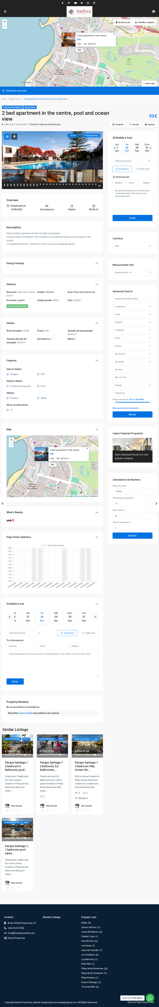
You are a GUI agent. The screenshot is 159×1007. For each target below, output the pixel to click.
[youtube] (75, 3)
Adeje (84, 922)
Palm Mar (86, 964)
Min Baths (119, 362)
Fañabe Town (88, 936)
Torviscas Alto (88, 986)
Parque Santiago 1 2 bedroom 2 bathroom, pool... (16, 766)
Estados (119, 322)
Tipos (117, 314)
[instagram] (88, 3)
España (21, 300)
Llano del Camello (90, 950)
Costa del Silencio (90, 932)
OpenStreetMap (82, 496)
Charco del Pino (89, 927)
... (13, 790)
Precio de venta (119, 486)
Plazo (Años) (118, 510)
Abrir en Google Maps (17, 306)
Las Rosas (86, 945)
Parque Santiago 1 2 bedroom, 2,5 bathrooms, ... (51, 766)
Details (10, 323)
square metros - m (123, 272)
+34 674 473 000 (16, 928)
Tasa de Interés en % (122, 522)
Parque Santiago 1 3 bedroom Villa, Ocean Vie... (86, 766)
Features (12, 360)
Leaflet (131, 85)
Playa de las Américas (50, 124)
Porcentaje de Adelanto (123, 498)
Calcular (132, 535)
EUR (117, 246)
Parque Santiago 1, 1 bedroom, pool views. (17, 849)
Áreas (117, 338)
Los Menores (87, 959)
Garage (118, 385)
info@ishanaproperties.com (21, 933)
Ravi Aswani (16, 806)
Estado (118, 346)
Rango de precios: (121, 399)
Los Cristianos (88, 954)
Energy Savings (15, 263)
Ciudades (119, 330)
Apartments (15, 99)
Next (95, 617)
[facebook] (62, 3)
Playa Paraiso (88, 977)
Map (9, 429)
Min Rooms (120, 354)
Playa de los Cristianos (92, 973)
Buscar (132, 414)
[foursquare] (94, 3)
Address (11, 284)
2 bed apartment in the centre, (92, 35)
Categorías (120, 306)
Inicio (4, 99)
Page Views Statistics (19, 537)
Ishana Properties (16, 938)
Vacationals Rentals (12, 107)
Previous (10, 617)
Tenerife (34, 124)
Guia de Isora (87, 941)
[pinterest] (69, 3)
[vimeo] (81, 3)
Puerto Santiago (89, 982)
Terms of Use (134, 1002)
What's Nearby (15, 512)
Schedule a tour (15, 603)
